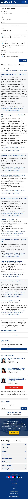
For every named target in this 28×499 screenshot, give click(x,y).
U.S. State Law (6, 462)
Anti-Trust (16, 110)
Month (23, 43)
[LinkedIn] (7, 477)
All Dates (6, 43)
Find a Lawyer (5, 401)
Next (16, 335)
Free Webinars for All (7, 355)
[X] (19, 477)
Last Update (14, 56)
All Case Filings (8, 36)
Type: (2, 28)
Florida (16, 107)
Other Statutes (8, 110)
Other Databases (7, 465)
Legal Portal (14, 483)
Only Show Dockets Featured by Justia (13, 52)
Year (6, 45)
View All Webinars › (14, 387)
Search (23, 61)
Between (13, 43)
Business (4, 451)
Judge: (2, 17)
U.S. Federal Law (7, 458)
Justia (16, 474)
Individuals (5, 448)
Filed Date (6, 56)
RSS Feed (5, 70)
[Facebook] (11, 477)
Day (17, 43)
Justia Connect (14, 480)
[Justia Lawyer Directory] (21, 477)
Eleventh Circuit (9, 107)
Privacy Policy (14, 493)
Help (14, 488)
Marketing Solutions (8, 469)
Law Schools (5, 455)
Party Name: (4, 11)
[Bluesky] (17, 477)
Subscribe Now (14, 432)
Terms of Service (14, 491)
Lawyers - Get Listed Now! (14, 412)
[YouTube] (9, 477)
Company (14, 486)
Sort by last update (22, 70)
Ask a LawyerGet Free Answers (6, 341)
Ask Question (14, 349)
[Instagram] (13, 477)
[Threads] (15, 477)
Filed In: (3, 22)
